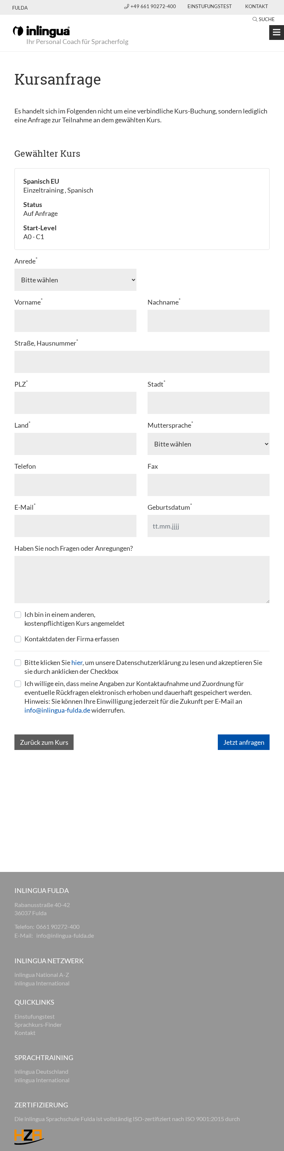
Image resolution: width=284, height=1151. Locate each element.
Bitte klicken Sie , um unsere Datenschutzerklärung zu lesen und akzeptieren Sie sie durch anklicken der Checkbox (143, 666)
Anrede (26, 261)
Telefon (25, 466)
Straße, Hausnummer (46, 343)
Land (22, 425)
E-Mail (25, 507)
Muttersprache (170, 425)
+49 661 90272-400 (154, 6)
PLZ (21, 384)
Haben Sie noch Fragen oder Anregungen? (73, 548)
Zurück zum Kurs (44, 742)
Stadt (157, 384)
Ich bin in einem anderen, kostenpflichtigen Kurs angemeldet (74, 618)
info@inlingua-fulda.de (57, 710)
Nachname (164, 302)
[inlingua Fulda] (41, 31)
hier (76, 662)
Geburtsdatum (170, 507)
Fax (153, 466)
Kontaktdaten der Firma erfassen (71, 639)
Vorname (28, 302)
